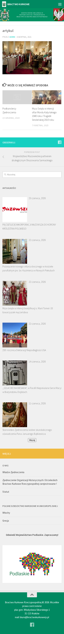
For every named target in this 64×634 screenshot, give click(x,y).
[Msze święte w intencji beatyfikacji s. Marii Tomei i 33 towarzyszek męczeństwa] (14, 293)
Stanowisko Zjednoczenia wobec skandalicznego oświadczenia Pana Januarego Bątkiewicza (27, 431)
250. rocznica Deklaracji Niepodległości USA (24, 350)
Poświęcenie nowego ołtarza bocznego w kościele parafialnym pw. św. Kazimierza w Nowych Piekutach (28, 268)
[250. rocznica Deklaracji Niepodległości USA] (14, 335)
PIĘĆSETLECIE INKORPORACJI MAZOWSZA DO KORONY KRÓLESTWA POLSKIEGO (29, 226)
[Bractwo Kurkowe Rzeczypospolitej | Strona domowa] (4, 4)
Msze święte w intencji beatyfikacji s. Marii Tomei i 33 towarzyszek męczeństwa (27, 310)
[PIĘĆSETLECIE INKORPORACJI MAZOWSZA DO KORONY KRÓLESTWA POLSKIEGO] (14, 209)
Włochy (6, 512)
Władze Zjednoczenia (13, 472)
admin (12, 37)
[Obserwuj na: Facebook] (60, 142)
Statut (5, 491)
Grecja (5, 520)
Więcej (32, 440)
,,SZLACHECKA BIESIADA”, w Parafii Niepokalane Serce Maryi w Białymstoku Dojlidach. (31, 390)
